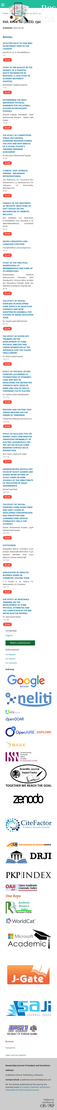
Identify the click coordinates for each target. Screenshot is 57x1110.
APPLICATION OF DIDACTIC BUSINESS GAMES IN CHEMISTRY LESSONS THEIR (16, 575)
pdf (8, 60)
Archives (14, 13)
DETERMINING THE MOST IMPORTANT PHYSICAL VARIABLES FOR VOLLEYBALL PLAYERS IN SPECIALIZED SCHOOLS (16, 105)
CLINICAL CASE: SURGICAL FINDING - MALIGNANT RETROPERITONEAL (15, 173)
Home (5, 13)
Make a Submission (20, 642)
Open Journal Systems (16, 1055)
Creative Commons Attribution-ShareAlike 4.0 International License (28, 1088)
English (9, 635)
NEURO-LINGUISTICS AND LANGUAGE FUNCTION (15, 242)
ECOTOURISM (9, 545)
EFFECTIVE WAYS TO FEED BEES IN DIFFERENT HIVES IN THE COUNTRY (17, 46)
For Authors (10, 658)
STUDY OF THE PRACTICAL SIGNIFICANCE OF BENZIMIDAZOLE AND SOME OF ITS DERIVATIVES (18, 266)
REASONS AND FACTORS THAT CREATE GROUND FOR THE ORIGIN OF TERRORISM (17, 412)
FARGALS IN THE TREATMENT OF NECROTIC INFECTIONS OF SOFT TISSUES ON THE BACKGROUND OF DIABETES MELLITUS (17, 209)
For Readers (10, 654)
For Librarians (11, 663)
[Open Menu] (3, 5)
